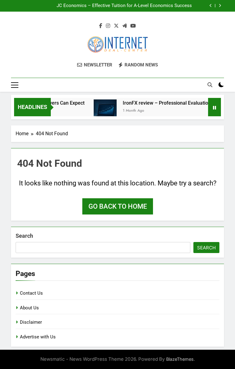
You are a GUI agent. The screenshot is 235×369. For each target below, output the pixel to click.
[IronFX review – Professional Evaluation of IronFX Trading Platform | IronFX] (102, 110)
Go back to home (117, 206)
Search (24, 236)
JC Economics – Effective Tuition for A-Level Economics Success (124, 5)
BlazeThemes (180, 359)
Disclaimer (31, 322)
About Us (29, 308)
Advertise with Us (38, 337)
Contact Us (31, 293)
